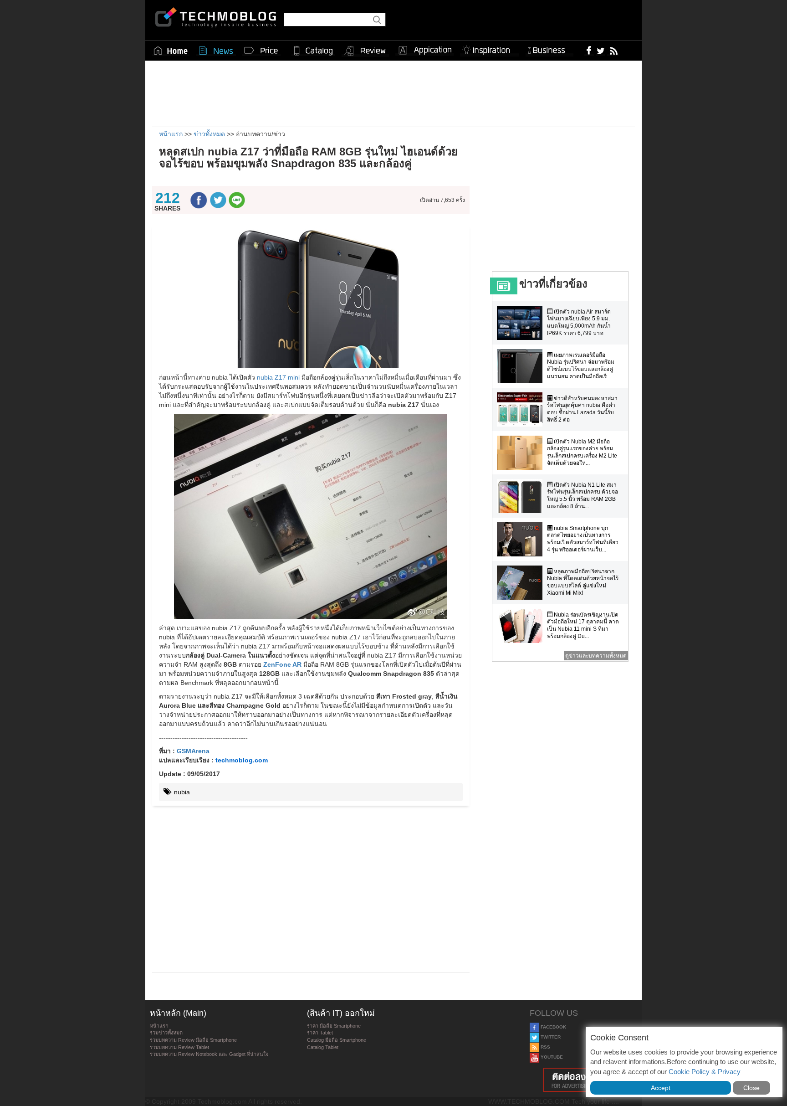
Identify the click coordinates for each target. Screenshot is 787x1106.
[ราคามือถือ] (261, 51)
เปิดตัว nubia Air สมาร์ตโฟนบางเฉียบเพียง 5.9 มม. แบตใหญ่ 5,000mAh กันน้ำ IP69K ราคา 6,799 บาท (579, 322)
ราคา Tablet (320, 1032)
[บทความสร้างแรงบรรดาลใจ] (489, 49)
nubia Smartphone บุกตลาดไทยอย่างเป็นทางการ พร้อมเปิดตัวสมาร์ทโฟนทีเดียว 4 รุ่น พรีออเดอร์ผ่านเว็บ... (582, 539)
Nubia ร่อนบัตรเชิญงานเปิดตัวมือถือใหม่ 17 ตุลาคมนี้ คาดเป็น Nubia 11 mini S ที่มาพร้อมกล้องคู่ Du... (583, 625)
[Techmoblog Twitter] (600, 50)
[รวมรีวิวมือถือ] (365, 51)
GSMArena (193, 751)
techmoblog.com (241, 760)
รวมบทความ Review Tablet (179, 1047)
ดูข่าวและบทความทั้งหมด (596, 656)
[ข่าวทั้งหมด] (216, 51)
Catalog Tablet (322, 1047)
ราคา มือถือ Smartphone (334, 1026)
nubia (181, 792)
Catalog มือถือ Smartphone (336, 1040)
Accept (660, 1087)
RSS (544, 1046)
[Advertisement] (393, 92)
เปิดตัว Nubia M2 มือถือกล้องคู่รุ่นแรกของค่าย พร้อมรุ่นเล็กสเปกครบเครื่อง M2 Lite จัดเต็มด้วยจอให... (582, 452)
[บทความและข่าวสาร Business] (549, 49)
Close (751, 1087)
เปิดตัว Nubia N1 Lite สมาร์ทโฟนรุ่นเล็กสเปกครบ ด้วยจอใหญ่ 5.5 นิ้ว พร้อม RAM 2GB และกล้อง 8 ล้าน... (582, 495)
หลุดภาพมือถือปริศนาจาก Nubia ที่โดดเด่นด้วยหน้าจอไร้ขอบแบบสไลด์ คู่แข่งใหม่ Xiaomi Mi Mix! (582, 582)
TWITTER (550, 1036)
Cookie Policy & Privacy (705, 1071)
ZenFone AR (282, 664)
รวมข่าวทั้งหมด (166, 1032)
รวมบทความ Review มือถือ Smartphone (193, 1040)
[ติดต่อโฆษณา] (583, 1079)
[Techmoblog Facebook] (589, 50)
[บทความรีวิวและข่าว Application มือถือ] (424, 51)
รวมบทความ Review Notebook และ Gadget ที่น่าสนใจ (209, 1054)
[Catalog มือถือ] (313, 51)
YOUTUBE (551, 1057)
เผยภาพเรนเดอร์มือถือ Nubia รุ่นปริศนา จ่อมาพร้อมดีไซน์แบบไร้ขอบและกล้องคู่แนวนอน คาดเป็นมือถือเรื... (580, 366)
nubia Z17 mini (278, 377)
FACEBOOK (552, 1026)
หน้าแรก (159, 1026)
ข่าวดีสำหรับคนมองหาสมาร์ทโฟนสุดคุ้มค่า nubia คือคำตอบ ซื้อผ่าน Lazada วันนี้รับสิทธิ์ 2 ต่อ (582, 409)
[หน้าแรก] (170, 51)
